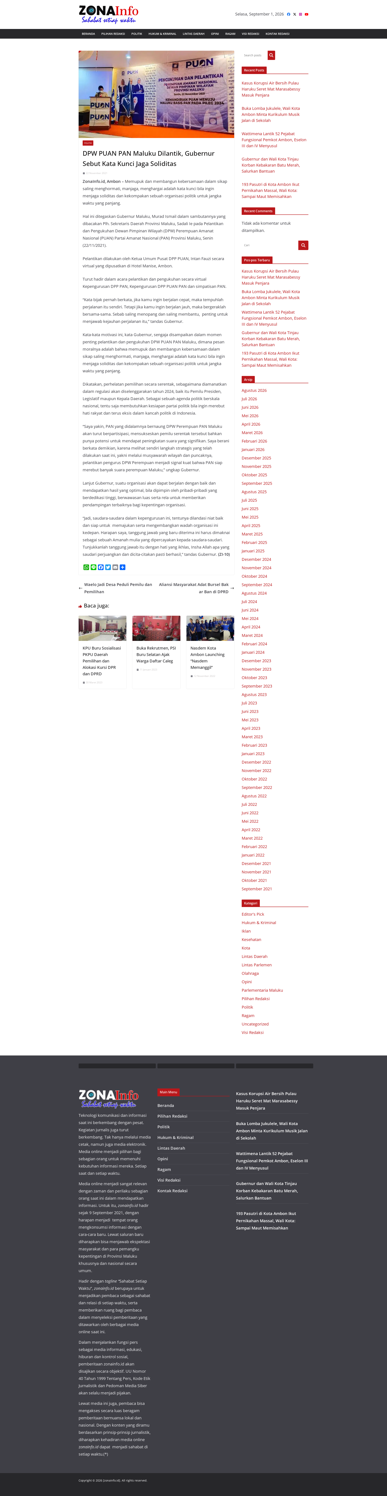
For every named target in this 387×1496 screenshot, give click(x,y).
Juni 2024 (250, 610)
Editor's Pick (253, 914)
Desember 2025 (256, 458)
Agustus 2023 (254, 694)
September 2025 (257, 483)
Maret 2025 (252, 534)
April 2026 (251, 424)
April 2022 (251, 829)
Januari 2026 (253, 449)
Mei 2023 (250, 720)
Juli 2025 (249, 500)
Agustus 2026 (254, 390)
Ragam (230, 34)
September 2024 (257, 584)
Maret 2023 (252, 736)
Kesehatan (251, 939)
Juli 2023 (249, 703)
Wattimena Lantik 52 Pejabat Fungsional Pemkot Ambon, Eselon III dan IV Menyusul (274, 139)
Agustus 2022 (254, 796)
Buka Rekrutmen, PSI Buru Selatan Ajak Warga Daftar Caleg (156, 654)
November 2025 (256, 466)
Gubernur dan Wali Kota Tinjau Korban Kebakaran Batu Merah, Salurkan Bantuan (271, 165)
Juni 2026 (250, 407)
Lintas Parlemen (257, 965)
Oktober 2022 (254, 779)
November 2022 (256, 770)
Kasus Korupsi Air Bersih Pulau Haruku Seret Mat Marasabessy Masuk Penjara (271, 89)
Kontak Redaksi (277, 34)
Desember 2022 (256, 762)
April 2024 (251, 627)
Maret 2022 (252, 838)
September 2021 (257, 889)
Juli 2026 (249, 399)
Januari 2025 (253, 551)
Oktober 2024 (254, 576)
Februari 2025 (254, 542)
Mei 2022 (250, 821)
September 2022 (257, 787)
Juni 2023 (250, 711)
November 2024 (256, 567)
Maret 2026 (252, 432)
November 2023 (256, 669)
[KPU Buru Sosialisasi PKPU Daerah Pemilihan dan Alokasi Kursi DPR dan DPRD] (102, 619)
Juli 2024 (249, 601)
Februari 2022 (254, 846)
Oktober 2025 (254, 475)
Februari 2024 (254, 644)
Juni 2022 (250, 812)
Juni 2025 (250, 508)
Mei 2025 (250, 517)
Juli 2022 (249, 804)
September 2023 (257, 686)
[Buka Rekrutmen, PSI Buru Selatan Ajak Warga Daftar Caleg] (156, 619)
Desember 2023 (256, 660)
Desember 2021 (256, 863)
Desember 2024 (256, 559)
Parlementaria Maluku (262, 990)
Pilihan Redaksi (113, 34)
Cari (271, 55)
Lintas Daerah (194, 34)
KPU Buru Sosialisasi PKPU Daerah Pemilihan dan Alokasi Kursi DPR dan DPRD (102, 660)
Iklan (246, 931)
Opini (215, 34)
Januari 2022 (253, 855)
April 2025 (251, 525)
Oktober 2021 (254, 880)
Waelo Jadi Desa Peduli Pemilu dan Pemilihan (118, 588)
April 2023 (251, 728)
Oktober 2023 (254, 677)
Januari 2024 (253, 652)
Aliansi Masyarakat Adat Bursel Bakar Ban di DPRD (194, 588)
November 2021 (256, 872)
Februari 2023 (254, 745)
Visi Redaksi (250, 34)
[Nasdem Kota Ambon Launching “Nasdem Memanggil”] (210, 619)
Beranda (88, 34)
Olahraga (250, 973)
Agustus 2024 (254, 593)
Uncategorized (255, 1024)
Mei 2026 (250, 415)
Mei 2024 (250, 618)
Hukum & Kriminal (162, 34)
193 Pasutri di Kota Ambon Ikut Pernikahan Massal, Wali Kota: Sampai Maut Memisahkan (270, 190)
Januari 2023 (253, 753)
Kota (246, 948)
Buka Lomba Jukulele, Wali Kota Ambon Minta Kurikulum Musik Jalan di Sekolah (271, 114)
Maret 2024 (252, 635)
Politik (136, 34)
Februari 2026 (254, 441)
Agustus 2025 (254, 491)
